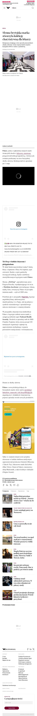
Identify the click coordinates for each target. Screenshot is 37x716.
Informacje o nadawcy (24, 662)
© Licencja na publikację (10, 478)
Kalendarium (21, 688)
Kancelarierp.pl (22, 676)
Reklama (5, 669)
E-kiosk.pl (21, 669)
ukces (14, 8)
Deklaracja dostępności (25, 664)
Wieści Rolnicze (22, 678)
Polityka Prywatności (24, 656)
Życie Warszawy (23, 680)
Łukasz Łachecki (7, 146)
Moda (4, 28)
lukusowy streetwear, (24, 153)
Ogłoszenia (6, 671)
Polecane (13, 491)
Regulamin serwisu (23, 660)
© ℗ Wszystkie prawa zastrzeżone (13, 480)
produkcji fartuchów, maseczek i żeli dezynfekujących (17, 391)
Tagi (28, 491)
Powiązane (6, 491)
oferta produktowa (8, 691)
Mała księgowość (23, 674)
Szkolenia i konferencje (9, 685)
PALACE (16, 255)
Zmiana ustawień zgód (25, 658)
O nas (4, 656)
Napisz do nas (6, 660)
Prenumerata (6, 673)
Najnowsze (21, 491)
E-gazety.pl (21, 671)
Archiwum (5, 674)
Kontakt (5, 658)
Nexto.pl (20, 673)
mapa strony (6, 688)
